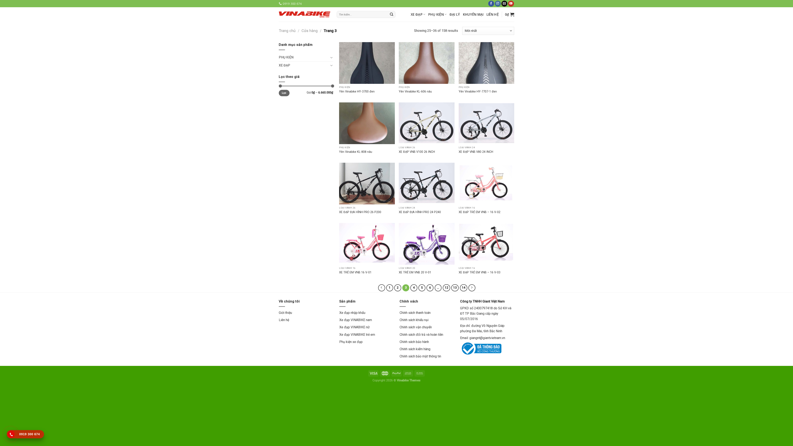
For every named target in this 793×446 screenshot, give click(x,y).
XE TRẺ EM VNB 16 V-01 (355, 272)
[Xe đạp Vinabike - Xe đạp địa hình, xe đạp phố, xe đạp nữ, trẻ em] (304, 14)
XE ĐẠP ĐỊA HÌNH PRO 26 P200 (360, 212)
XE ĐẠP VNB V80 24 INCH (476, 152)
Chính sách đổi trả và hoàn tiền (421, 335)
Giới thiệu (285, 313)
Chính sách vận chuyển (416, 327)
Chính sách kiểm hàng (415, 349)
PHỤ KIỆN (436, 14)
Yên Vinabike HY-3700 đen (357, 91)
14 (463, 287)
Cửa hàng (310, 30)
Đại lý (455, 14)
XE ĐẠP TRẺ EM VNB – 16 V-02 (479, 212)
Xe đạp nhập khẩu (352, 313)
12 (446, 287)
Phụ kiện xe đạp (351, 342)
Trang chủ (287, 30)
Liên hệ (493, 14)
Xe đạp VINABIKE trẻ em (357, 335)
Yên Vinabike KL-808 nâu (355, 152)
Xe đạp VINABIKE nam (355, 320)
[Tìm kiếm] (391, 14)
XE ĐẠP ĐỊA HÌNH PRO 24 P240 (420, 212)
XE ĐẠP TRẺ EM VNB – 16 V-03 (479, 272)
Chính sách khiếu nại (414, 320)
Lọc (284, 92)
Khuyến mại (473, 14)
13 (455, 287)
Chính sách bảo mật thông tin (420, 356)
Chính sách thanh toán (415, 313)
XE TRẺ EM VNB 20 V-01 (415, 272)
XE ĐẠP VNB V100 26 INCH (417, 152)
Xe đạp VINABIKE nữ (354, 327)
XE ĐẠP (417, 14)
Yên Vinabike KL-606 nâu (415, 91)
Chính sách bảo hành (414, 342)
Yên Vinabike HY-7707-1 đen (478, 91)
